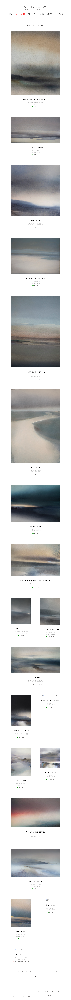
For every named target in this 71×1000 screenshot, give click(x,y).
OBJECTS (41, 14)
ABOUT (49, 14)
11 (56, 972)
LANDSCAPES (20, 14)
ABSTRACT (31, 14)
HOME (10, 14)
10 (51, 972)
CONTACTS (59, 14)
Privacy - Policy (50, 997)
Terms (50, 995)
